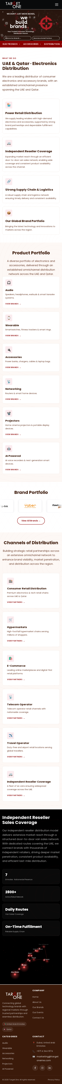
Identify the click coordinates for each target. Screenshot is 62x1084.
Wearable (7, 1048)
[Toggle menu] (57, 4)
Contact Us (38, 1017)
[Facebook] (35, 1068)
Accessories (8, 1053)
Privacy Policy (54, 1079)
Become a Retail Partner (43, 38)
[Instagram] (42, 1068)
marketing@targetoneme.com (48, 1058)
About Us (36, 1002)
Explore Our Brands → (13, 38)
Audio (5, 1043)
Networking (7, 1058)
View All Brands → (31, 520)
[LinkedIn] (49, 1068)
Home (35, 996)
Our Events (37, 1012)
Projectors (7, 1063)
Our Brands (38, 1007)
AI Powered (7, 1068)
